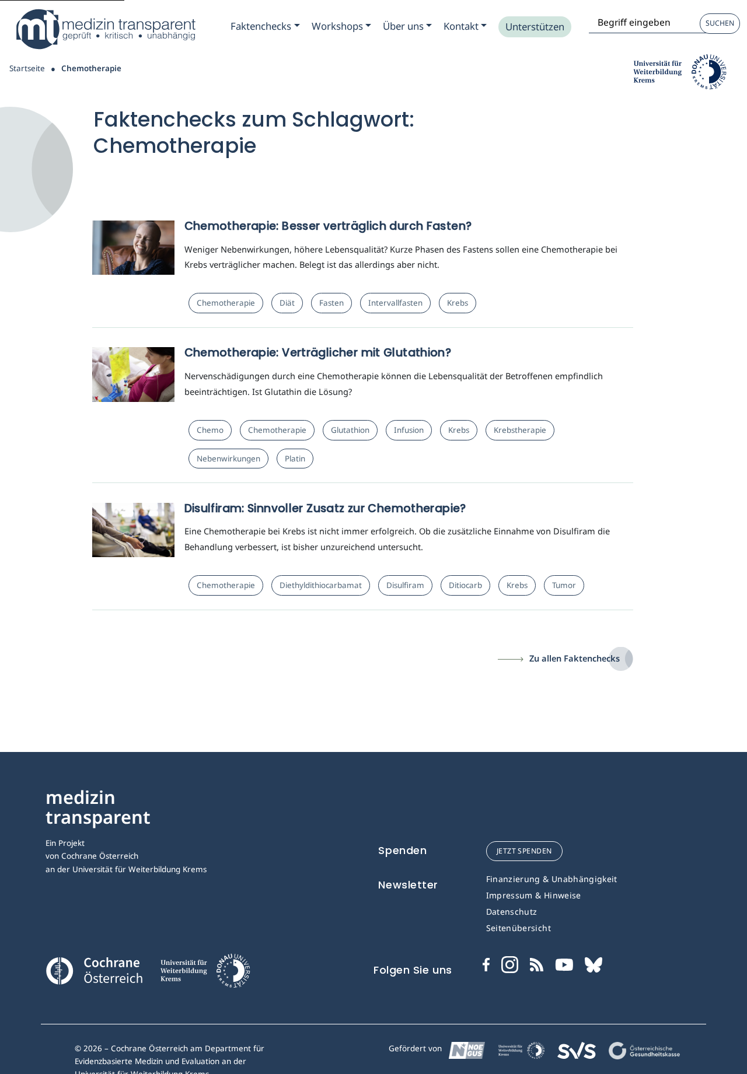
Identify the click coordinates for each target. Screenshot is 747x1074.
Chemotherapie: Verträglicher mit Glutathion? (318, 353)
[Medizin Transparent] (105, 29)
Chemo (210, 430)
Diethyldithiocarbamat (321, 585)
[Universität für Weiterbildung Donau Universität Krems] (204, 973)
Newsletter (408, 884)
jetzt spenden (524, 851)
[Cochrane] (94, 969)
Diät (287, 303)
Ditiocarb (465, 585)
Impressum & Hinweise (533, 895)
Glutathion (350, 430)
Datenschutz (511, 911)
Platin (295, 458)
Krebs (457, 303)
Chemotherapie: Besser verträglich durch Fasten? (328, 226)
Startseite (27, 68)
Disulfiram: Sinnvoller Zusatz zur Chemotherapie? (325, 508)
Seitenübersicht (518, 927)
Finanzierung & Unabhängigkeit (551, 878)
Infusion (409, 430)
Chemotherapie (226, 303)
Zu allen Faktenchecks (574, 658)
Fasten (331, 303)
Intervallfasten (395, 303)
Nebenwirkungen (228, 458)
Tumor (564, 585)
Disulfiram (405, 585)
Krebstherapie (520, 430)
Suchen (720, 23)
